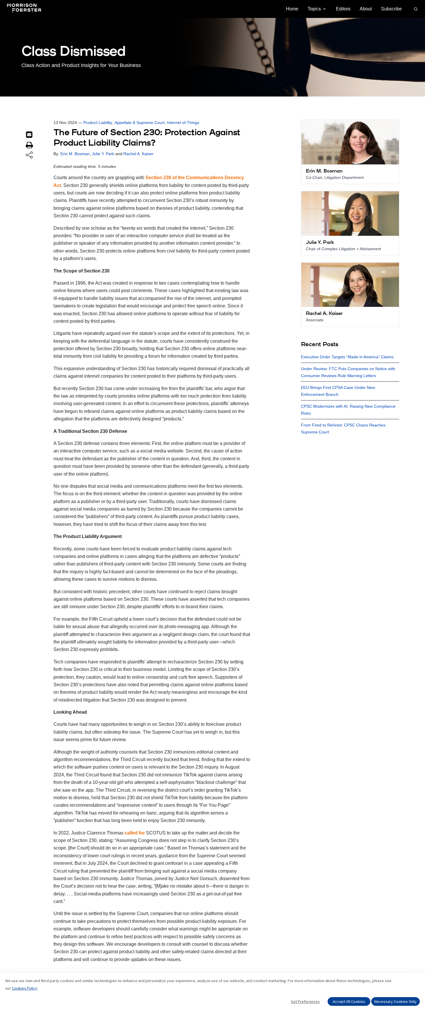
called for (135, 832)
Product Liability (97, 122)
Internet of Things (183, 122)
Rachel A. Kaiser (138, 153)
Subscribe (391, 8)
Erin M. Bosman (75, 153)
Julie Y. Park (103, 153)
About (366, 8)
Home (292, 8)
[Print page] (29, 145)
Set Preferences (305, 1001)
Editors (343, 8)
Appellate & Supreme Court (139, 122)
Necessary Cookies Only (395, 1001)
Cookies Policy (24, 988)
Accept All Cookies (349, 1001)
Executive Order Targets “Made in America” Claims (347, 357)
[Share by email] (29, 134)
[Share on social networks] (29, 155)
